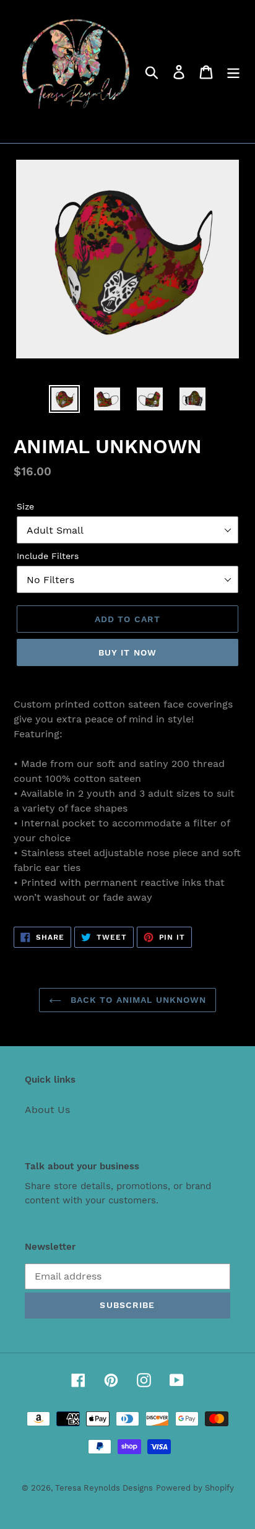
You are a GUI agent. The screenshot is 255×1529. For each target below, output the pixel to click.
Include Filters (48, 556)
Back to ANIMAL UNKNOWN (137, 1000)
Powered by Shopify (195, 1487)
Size (25, 506)
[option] (64, 399)
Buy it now (127, 652)
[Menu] (233, 71)
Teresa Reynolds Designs (104, 1487)
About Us (47, 1109)
